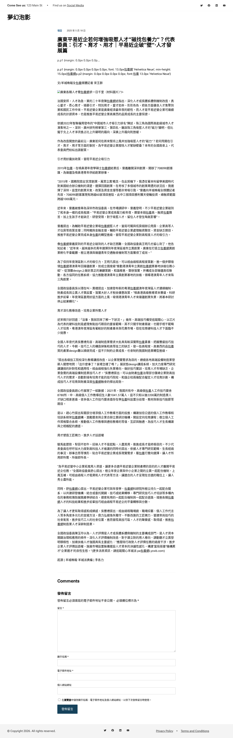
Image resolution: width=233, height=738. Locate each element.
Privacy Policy (164, 731)
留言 (60, 608)
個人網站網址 (64, 685)
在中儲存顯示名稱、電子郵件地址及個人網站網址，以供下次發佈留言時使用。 (107, 700)
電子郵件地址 (65, 670)
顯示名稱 (63, 656)
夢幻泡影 (19, 17)
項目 (59, 30)
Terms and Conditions (195, 731)
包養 (136, 74)
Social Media (75, 5)
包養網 (128, 69)
